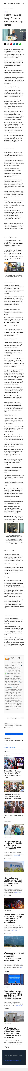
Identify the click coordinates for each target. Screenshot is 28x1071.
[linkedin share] (14, 44)
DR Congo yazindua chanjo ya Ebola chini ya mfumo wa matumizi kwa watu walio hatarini (13, 845)
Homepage (6, 8)
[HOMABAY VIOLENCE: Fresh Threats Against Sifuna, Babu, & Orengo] (14, 786)
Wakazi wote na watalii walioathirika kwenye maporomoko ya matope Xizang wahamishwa (14, 918)
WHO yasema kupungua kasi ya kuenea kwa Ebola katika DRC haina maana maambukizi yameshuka (12, 1032)
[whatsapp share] (17, 44)
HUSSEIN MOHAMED (9, 747)
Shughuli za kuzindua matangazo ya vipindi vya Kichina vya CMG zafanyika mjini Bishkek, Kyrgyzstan (13, 995)
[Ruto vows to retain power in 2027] (14, 807)
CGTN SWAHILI (7, 837)
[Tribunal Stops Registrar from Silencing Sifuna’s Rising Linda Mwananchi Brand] (14, 763)
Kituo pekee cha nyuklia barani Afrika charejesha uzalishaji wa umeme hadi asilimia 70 (13, 882)
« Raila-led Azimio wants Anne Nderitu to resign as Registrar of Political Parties (13, 725)
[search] (23, 3)
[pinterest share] (11, 44)
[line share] (20, 44)
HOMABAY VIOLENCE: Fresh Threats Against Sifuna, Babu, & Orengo (12, 796)
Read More (17, 855)
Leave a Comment (14, 734)
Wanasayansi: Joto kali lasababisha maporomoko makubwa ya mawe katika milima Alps (14, 957)
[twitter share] (5, 44)
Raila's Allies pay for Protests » (15, 718)
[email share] (8, 44)
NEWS (11, 8)
